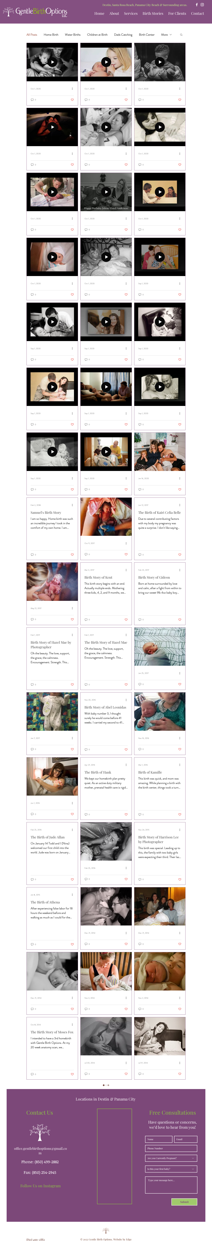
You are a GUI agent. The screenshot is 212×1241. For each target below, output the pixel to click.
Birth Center (147, 34)
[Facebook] (197, 4)
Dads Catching (123, 34)
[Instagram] (202, 4)
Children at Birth (97, 34)
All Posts (31, 34)
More (164, 34)
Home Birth (51, 34)
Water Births (72, 34)
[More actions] (73, 89)
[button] (153, 13)
